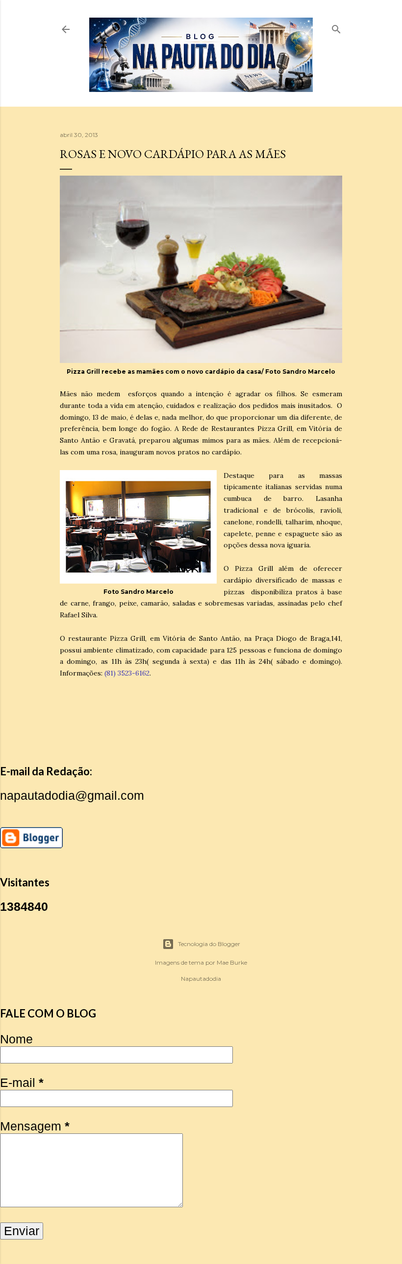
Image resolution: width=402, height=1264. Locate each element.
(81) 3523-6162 (127, 673)
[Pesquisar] (336, 27)
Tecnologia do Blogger (209, 944)
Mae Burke (232, 962)
